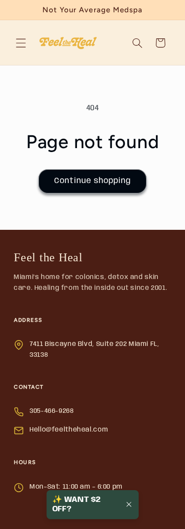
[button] (20, 42)
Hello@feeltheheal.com (69, 429)
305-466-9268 (52, 410)
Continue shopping (92, 181)
